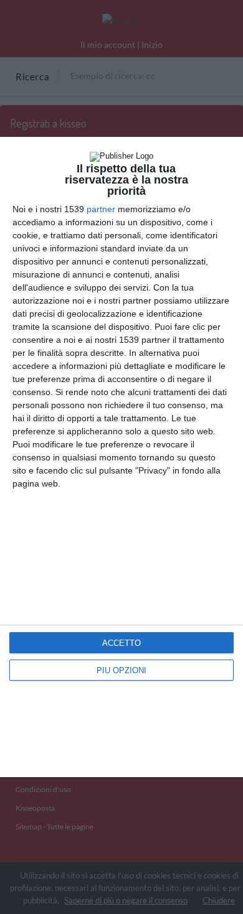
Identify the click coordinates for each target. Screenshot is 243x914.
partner (101, 209)
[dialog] (121, 456)
